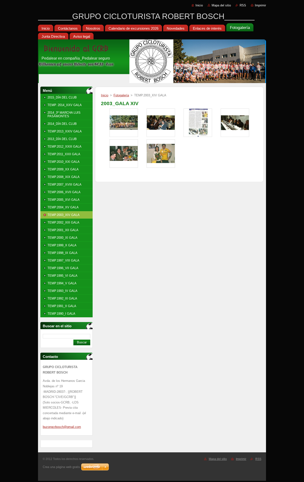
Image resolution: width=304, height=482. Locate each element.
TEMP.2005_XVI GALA (64, 199)
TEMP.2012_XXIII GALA (64, 146)
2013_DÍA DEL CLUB (62, 139)
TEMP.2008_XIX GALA (64, 177)
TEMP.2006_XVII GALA (64, 192)
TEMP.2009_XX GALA (63, 169)
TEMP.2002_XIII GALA (63, 222)
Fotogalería (121, 95)
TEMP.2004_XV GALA (63, 207)
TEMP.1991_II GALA (62, 306)
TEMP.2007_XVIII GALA (64, 184)
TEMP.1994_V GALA (62, 283)
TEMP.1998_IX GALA (62, 253)
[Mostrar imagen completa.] (123, 122)
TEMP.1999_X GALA (62, 245)
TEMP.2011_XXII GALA (64, 154)
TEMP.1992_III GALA (62, 298)
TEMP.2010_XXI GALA (64, 162)
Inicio (199, 5)
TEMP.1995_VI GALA (62, 275)
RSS (243, 5)
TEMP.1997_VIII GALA (63, 260)
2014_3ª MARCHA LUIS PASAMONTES (64, 114)
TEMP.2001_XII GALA (63, 230)
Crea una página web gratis (61, 467)
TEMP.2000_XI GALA (62, 237)
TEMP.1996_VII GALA (63, 268)
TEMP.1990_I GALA (61, 313)
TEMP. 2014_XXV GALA (65, 105)
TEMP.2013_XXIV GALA (65, 131)
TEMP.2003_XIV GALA (64, 215)
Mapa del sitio (221, 5)
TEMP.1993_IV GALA (62, 291)
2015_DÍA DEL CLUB (62, 97)
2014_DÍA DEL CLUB (62, 124)
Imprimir (260, 5)
